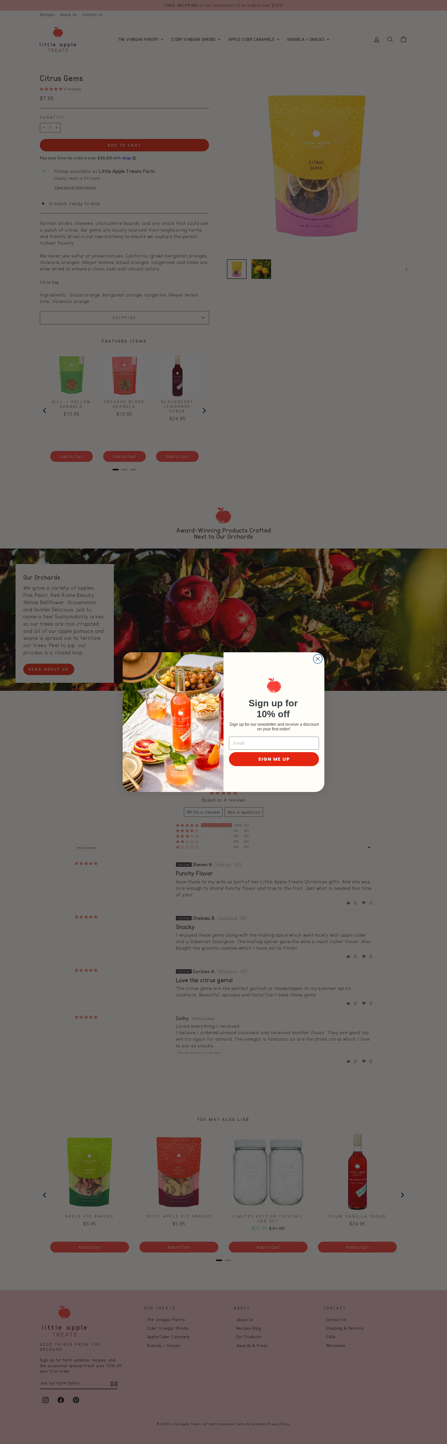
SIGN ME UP (274, 759)
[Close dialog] (317, 658)
